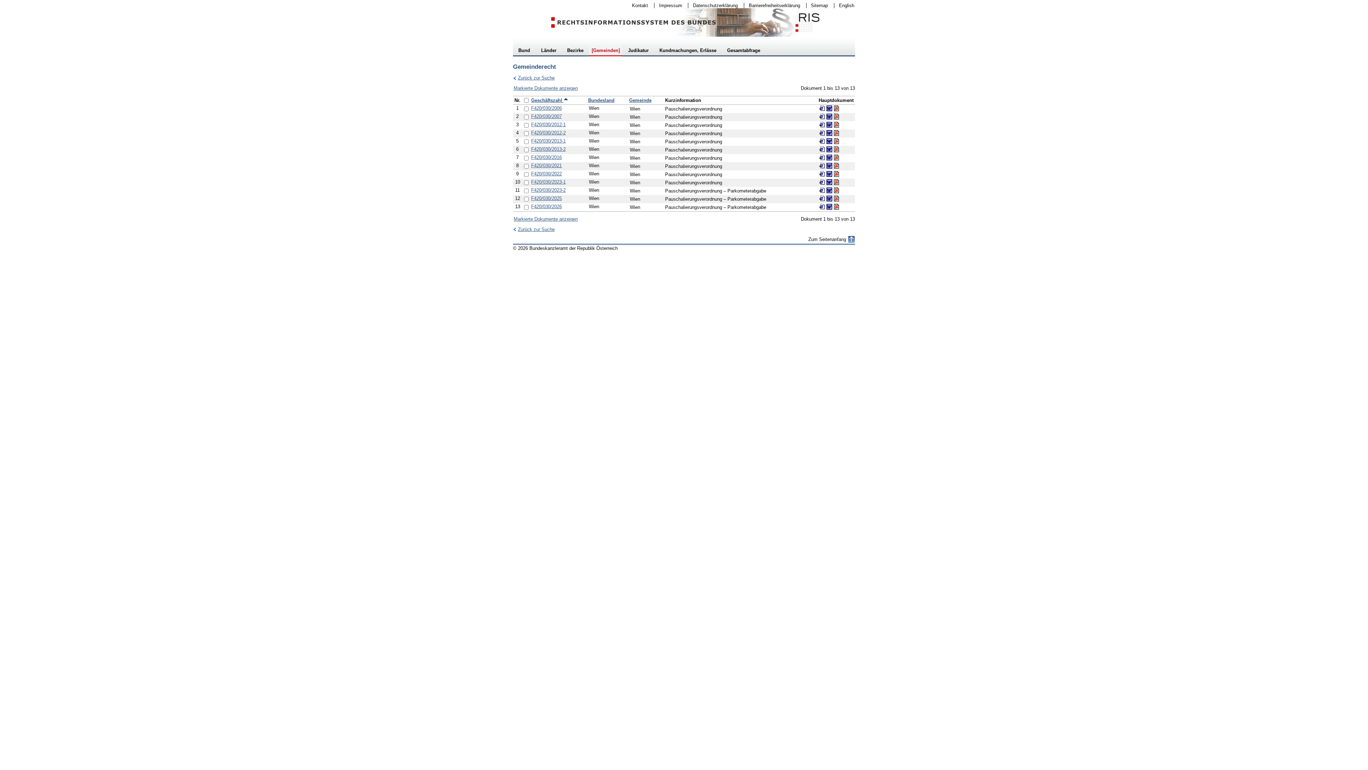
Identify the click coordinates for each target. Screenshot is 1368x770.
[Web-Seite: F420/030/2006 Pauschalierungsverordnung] (822, 108)
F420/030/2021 (546, 165)
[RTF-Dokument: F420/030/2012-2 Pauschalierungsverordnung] (829, 133)
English (846, 5)
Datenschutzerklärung (713, 5)
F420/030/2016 (546, 157)
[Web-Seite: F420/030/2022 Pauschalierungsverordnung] (822, 174)
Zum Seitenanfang (827, 239)
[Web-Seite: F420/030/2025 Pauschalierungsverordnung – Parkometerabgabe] (822, 198)
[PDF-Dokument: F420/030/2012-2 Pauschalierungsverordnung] (836, 133)
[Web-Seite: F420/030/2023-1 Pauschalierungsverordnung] (822, 182)
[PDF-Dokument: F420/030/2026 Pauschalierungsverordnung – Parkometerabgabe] (836, 207)
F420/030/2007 (546, 116)
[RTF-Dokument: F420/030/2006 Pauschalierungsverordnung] (829, 108)
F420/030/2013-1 (548, 141)
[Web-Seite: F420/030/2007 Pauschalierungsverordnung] (822, 116)
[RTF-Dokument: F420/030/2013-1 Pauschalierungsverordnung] (829, 141)
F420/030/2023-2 (548, 190)
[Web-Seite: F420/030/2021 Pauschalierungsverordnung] (822, 166)
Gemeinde (640, 100)
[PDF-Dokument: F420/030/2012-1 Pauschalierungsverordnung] (836, 125)
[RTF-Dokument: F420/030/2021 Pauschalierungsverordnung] (829, 166)
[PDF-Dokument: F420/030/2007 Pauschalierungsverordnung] (836, 116)
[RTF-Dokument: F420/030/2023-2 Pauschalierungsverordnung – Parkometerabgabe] (829, 190)
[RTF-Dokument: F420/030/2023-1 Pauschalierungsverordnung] (829, 182)
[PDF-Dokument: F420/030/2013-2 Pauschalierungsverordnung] (836, 149)
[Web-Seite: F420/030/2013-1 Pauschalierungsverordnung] (822, 141)
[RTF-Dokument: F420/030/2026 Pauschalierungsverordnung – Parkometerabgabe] (829, 207)
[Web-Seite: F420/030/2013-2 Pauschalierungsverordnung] (822, 149)
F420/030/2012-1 (548, 124)
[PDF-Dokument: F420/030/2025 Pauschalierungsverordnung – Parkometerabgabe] (836, 198)
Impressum (668, 5)
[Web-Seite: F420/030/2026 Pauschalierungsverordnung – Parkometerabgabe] (822, 207)
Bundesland (601, 100)
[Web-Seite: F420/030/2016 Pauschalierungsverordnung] (822, 157)
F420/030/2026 (546, 206)
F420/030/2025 (546, 198)
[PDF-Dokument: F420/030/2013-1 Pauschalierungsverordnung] (836, 141)
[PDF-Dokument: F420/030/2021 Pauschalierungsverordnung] (836, 166)
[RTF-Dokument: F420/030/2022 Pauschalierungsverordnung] (829, 174)
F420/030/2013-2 (548, 149)
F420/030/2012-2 (548, 132)
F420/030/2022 (546, 173)
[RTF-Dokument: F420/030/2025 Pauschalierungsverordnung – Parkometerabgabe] (829, 198)
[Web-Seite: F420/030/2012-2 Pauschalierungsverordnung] (822, 133)
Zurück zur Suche (534, 78)
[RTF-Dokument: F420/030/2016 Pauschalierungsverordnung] (829, 157)
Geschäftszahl (547, 100)
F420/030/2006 (546, 108)
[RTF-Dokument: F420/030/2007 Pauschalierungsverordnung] (829, 116)
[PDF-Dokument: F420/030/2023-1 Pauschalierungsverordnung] (836, 182)
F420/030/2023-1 (548, 182)
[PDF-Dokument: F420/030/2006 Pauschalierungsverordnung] (836, 108)
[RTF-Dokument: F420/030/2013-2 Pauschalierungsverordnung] (829, 149)
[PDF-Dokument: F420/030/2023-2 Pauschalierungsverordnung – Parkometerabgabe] (836, 190)
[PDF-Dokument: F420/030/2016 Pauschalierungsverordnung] (836, 157)
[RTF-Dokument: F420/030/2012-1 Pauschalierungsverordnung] (829, 125)
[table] (684, 154)
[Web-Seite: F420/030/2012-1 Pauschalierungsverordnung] (822, 125)
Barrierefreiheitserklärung (772, 5)
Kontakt (637, 5)
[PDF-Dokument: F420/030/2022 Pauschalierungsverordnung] (836, 174)
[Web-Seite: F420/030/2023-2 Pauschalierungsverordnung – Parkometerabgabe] (822, 190)
